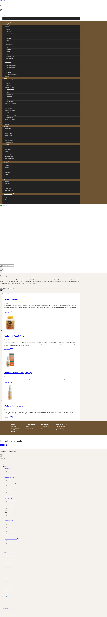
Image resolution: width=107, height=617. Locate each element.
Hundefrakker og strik (11, 63)
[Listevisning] (4, 291)
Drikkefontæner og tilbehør (11, 115)
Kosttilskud (9, 31)
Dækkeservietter (10, 117)
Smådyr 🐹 (4, 567)
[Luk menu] (0, 462)
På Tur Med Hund (8, 498)
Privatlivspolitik (59, 428)
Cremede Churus (10, 94)
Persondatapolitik (60, 429)
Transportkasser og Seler (9, 142)
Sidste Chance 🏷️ (5, 608)
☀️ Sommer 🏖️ (7, 22)
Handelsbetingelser (60, 426)
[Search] (1, 5)
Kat (5, 199)
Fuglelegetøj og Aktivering (9, 169)
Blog (42, 428)
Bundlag (6, 137)
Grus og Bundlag (8, 188)
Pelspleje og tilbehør (10, 54)
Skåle (8, 112)
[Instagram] (3, 445)
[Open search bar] (0, 263)
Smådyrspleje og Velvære (9, 158)
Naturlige (9, 92)
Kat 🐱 (3, 511)
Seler (8, 42)
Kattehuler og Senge (8, 108)
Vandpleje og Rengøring (10, 606)
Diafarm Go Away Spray (14, 406)
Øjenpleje (9, 49)
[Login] (39, 10)
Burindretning (7, 172)
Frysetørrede (9, 96)
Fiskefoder (7, 181)
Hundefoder (7, 468)
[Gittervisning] (1, 290)
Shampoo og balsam (10, 56)
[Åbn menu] (1, 271)
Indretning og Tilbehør (8, 133)
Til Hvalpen (7, 76)
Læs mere (6, 382)
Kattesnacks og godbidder (10, 520)
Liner (8, 40)
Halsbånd (9, 38)
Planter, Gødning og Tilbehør (9, 190)
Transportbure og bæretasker (12, 74)
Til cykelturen (9, 70)
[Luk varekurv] (1, 455)
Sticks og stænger (10, 99)
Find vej (13, 431)
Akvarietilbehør (7, 185)
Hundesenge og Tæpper (10, 496)
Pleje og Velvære (8, 177)
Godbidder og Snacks (8, 130)
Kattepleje (6, 121)
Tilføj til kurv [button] (7, 312)
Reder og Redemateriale (9, 176)
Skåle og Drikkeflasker (9, 135)
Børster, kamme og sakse (12, 485)
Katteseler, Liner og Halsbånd (10, 119)
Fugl (6, 202)
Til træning (9, 72)
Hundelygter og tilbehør (11, 65)
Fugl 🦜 (4, 581)
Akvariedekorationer (8, 186)
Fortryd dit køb (29, 428)
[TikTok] (6, 445)
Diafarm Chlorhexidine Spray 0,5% (18, 372)
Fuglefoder (7, 163)
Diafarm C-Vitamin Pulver (15, 336)
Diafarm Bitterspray (12, 299)
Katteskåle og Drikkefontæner (11, 539)
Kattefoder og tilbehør (9, 513)
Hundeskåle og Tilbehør (9, 58)
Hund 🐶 (4, 466)
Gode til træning (10, 101)
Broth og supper (10, 97)
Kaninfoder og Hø (8, 128)
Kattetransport (7, 122)
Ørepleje (8, 51)
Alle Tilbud (7, 195)
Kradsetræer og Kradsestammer (10, 106)
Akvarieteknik (7, 183)
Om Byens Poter (45, 426)
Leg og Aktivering (8, 131)
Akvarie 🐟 (4, 596)
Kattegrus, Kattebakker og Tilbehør (11, 103)
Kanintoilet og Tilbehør (8, 138)
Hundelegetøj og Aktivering (10, 475)
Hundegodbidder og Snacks (9, 33)
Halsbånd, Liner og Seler (10, 477)
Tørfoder (8, 27)
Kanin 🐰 (4, 552)
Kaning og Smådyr (8, 613)
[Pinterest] (4, 445)
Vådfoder (8, 29)
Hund (6, 197)
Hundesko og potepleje (11, 67)
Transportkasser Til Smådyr (9, 160)
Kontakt (27, 426)
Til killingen (7, 124)
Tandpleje (9, 47)
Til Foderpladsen (8, 170)
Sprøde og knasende (10, 89)
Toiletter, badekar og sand (9, 156)
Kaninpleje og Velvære (9, 140)
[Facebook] (1, 445)
